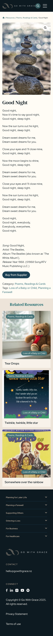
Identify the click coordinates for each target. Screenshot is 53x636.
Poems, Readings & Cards (26, 18)
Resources (10, 18)
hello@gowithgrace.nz (19, 571)
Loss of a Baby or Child (23, 288)
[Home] (3, 18)
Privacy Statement (17, 614)
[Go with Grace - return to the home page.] (18, 6)
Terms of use (13, 624)
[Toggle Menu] (45, 6)
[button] (45, 27)
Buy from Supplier (16, 275)
